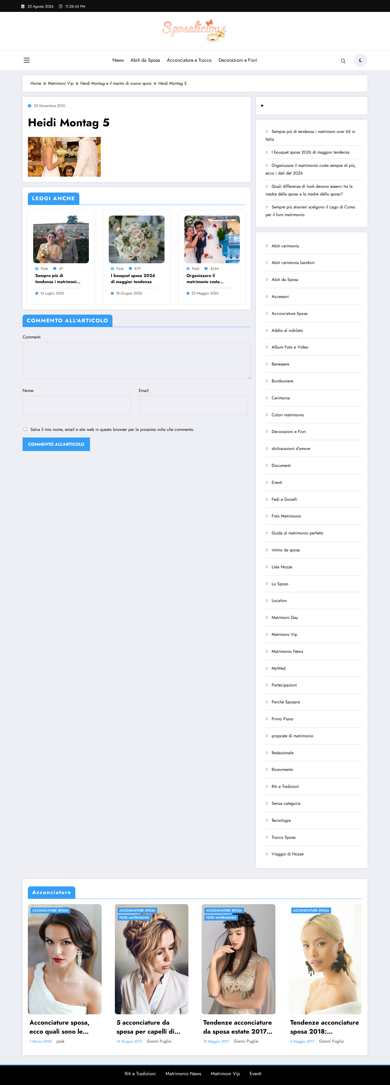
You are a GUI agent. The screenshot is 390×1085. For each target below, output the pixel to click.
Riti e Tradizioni (285, 786)
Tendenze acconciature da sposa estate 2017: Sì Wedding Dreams (148, 1027)
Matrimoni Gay (285, 617)
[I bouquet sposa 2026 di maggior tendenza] (136, 239)
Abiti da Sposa (145, 60)
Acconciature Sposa (289, 313)
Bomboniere (282, 381)
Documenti (281, 465)
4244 (214, 268)
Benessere (280, 364)
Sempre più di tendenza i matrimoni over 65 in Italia (55, 279)
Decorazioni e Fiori (238, 60)
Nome (28, 390)
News (118, 60)
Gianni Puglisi (70, 1041)
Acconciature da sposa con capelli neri (322, 1027)
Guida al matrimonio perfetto (297, 533)
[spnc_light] (360, 60)
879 (138, 268)
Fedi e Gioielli (284, 499)
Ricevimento (282, 769)
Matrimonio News (287, 651)
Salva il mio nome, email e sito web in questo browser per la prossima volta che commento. (112, 429)
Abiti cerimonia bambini (293, 263)
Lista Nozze (282, 567)
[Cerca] (343, 61)
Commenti (32, 337)
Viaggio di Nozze (288, 854)
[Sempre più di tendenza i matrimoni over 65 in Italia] (61, 239)
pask (44, 268)
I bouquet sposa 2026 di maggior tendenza (133, 278)
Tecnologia (281, 820)
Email (144, 390)
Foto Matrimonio (286, 516)
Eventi (277, 482)
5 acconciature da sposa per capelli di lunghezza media (57, 1027)
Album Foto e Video (290, 347)
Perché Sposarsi (286, 702)
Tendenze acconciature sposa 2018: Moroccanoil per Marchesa (235, 1027)
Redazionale (282, 753)
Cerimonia (281, 398)
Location (279, 600)
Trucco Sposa (284, 837)
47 (61, 268)
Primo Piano (282, 719)
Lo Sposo (280, 584)
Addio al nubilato (287, 330)
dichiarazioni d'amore (291, 448)
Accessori (280, 296)
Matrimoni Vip (284, 634)
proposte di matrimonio (292, 736)
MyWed (278, 668)
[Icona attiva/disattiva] (27, 61)
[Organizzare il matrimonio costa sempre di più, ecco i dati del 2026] (212, 239)
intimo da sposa (286, 550)
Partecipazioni (284, 685)
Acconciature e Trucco (189, 60)
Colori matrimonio (288, 415)
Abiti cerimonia (285, 246)
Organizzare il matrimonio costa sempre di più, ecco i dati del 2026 (207, 279)
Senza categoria (286, 803)
